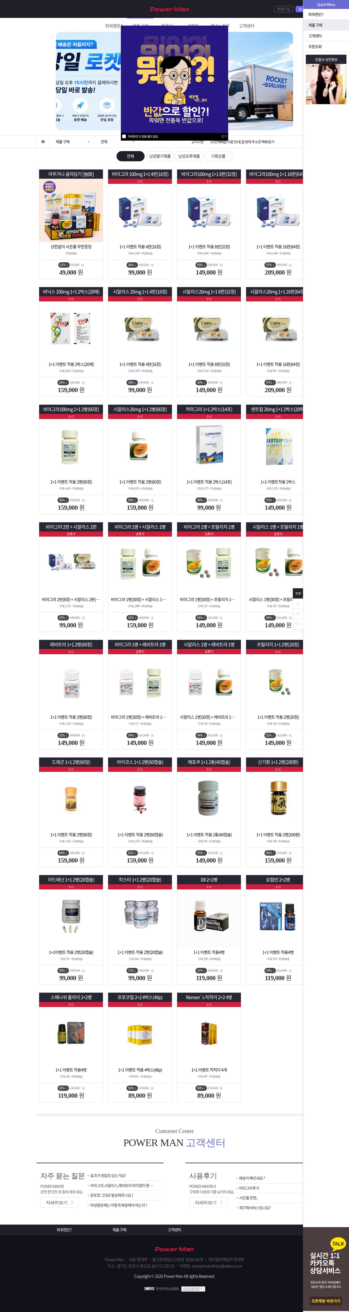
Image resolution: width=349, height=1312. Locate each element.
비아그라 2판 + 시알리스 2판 (71, 526)
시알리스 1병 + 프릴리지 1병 (278, 526)
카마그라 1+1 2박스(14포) (209, 409)
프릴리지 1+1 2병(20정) (278, 644)
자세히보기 (56, 1202)
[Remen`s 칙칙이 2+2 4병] (209, 1033)
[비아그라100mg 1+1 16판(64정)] (278, 210)
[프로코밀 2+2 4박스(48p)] (140, 1033)
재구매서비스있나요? (255, 1208)
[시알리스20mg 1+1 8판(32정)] (209, 328)
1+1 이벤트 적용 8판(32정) (209, 246)
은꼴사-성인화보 (326, 59)
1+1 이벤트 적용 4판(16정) (140, 246)
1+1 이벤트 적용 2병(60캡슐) (140, 834)
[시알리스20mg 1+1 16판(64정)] (278, 328)
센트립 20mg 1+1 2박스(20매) (278, 409)
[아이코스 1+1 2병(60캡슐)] (140, 798)
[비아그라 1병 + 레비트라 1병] (140, 680)
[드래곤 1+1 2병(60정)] (71, 798)
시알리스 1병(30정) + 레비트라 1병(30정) (209, 717)
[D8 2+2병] (209, 916)
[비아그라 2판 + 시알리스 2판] (71, 563)
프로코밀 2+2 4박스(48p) (140, 997)
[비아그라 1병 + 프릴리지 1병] (209, 563)
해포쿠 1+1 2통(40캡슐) (209, 762)
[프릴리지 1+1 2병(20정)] (278, 680)
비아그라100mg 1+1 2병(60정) (71, 409)
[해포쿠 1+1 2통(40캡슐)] (209, 798)
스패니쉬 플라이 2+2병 (71, 997)
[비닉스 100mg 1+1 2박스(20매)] (71, 328)
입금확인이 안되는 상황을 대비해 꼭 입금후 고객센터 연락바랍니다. (255, 141)
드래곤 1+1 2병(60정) (71, 762)
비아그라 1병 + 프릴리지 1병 (209, 526)
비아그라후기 (249, 1188)
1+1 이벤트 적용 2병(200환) (278, 834)
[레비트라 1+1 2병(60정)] (71, 680)
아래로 (298, 624)
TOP (298, 593)
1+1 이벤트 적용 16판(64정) (278, 246)
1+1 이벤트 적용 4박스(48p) (140, 1070)
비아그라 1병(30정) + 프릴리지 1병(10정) (209, 599)
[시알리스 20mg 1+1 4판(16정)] (140, 328)
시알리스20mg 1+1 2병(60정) (140, 409)
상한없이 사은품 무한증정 (71, 246)
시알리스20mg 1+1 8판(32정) (209, 291)
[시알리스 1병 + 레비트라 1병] (209, 680)
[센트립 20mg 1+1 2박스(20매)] (278, 445)
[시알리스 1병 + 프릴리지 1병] (278, 563)
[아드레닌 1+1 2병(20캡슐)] (71, 916)
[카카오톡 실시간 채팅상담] (326, 1269)
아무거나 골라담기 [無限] (71, 174)
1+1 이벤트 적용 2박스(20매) (71, 364)
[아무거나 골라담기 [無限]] (71, 210)
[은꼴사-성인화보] (326, 84)
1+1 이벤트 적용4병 (209, 952)
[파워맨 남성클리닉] (174, 1249)
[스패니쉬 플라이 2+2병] (71, 1033)
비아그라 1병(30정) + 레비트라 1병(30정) (140, 717)
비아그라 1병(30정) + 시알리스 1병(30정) (140, 599)
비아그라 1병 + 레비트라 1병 (140, 644)
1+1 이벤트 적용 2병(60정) (71, 482)
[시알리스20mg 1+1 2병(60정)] (140, 445)
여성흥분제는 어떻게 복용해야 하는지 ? (118, 1205)
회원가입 (283, 9)
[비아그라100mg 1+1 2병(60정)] (71, 445)
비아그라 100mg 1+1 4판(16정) (140, 174)
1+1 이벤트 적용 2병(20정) (278, 717)
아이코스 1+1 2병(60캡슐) (140, 762)
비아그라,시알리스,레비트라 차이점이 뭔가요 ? (123, 1185)
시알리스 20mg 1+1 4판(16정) (140, 291)
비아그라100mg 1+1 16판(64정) (278, 174)
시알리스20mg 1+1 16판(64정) (278, 291)
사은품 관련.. (248, 1198)
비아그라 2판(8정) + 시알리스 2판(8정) (71, 599)
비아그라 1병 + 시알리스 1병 (140, 526)
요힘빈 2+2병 (278, 879)
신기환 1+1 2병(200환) (278, 762)
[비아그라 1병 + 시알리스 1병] (140, 563)
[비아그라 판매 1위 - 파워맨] (169, 8)
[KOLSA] (150, 1289)
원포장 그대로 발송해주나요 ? (111, 1195)
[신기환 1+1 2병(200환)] (278, 798)
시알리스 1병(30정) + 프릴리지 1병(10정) (278, 599)
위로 (298, 614)
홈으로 (43, 141)
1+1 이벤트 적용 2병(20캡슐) (140, 952)
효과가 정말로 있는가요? (108, 1175)
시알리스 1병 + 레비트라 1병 (209, 644)
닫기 (224, 136)
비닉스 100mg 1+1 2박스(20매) (71, 291)
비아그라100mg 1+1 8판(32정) (209, 174)
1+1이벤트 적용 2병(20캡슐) (71, 952)
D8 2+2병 (209, 879)
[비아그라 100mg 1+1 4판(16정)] (140, 210)
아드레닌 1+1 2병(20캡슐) (71, 879)
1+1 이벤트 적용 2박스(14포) (209, 482)
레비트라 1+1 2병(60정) (71, 644)
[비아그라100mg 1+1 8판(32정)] (209, 210)
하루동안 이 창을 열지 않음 (143, 137)
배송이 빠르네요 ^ (252, 1178)
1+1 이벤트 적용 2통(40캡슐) (209, 834)
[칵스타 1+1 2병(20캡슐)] (140, 916)
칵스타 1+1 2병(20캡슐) (140, 879)
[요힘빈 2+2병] (278, 916)
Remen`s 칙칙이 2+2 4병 (209, 997)
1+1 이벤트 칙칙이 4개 (209, 1070)
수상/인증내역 (191, 1288)
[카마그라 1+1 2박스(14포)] (209, 445)
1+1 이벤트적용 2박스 (278, 482)
